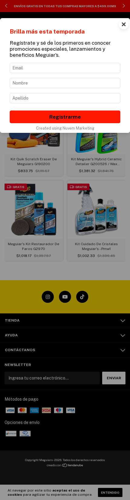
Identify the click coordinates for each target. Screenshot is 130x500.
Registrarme (65, 117)
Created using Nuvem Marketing (65, 128)
